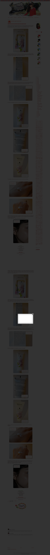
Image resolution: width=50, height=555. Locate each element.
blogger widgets (24, 323)
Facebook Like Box (27, 323)
